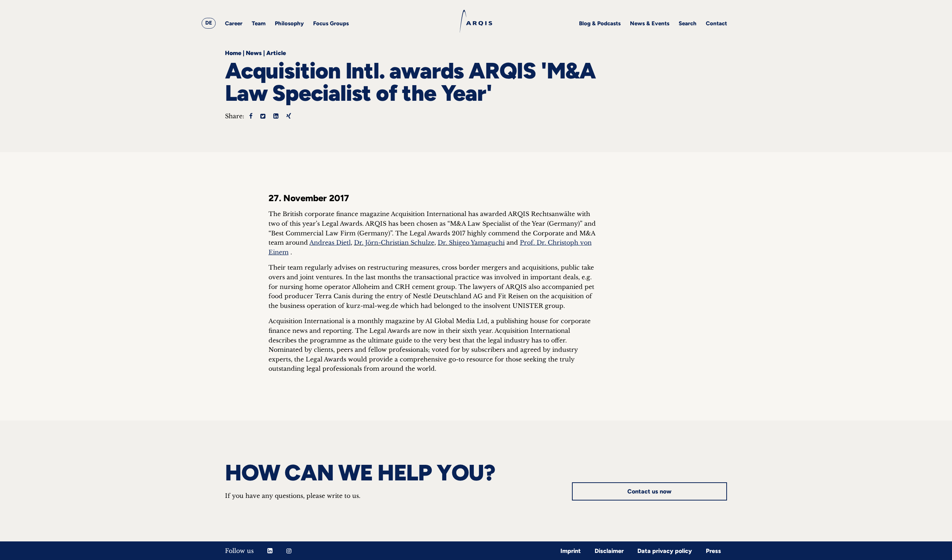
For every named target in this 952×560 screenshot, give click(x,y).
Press (713, 550)
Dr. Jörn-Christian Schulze (394, 242)
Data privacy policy (664, 550)
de (208, 23)
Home (233, 53)
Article (276, 53)
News (254, 53)
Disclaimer (609, 550)
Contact (716, 23)
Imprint (570, 550)
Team (259, 23)
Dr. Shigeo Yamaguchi (471, 242)
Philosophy (289, 23)
